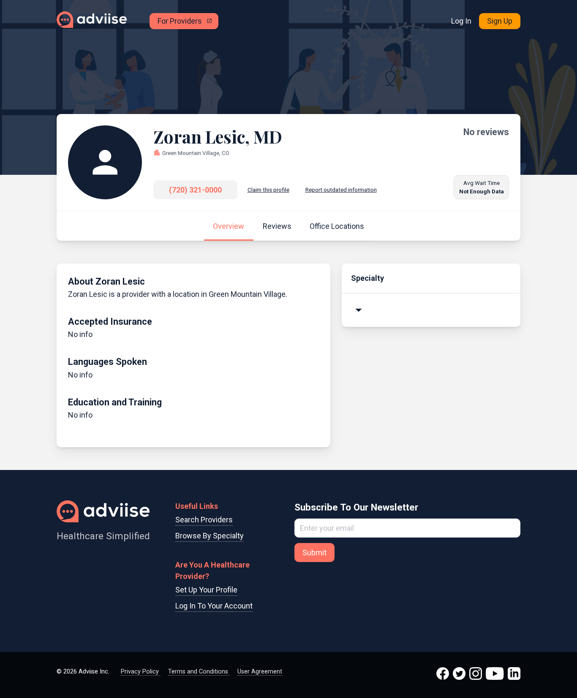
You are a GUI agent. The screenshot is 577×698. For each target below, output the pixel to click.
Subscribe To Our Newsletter (356, 507)
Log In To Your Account (214, 605)
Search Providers (204, 519)
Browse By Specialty (209, 535)
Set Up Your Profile (206, 589)
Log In (461, 20)
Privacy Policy (141, 671)
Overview (228, 226)
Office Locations (337, 226)
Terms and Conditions (199, 671)
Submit (314, 552)
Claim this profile (268, 189)
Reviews (277, 226)
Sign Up (499, 20)
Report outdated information (341, 189)
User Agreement (259, 671)
